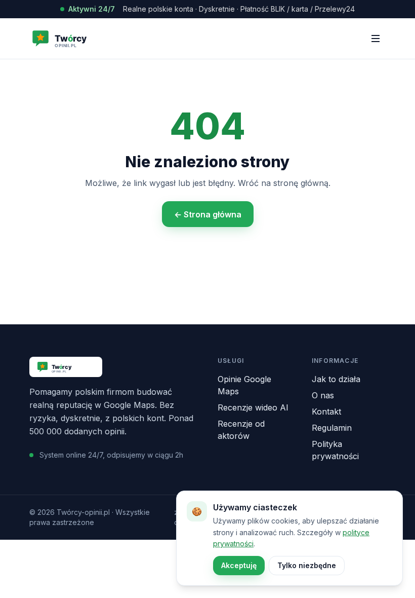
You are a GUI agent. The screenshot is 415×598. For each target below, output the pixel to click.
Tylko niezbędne (306, 565)
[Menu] (375, 38)
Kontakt (326, 411)
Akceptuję (239, 565)
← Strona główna (207, 214)
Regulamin (332, 428)
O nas (323, 395)
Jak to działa (336, 379)
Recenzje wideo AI (253, 407)
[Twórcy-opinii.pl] (77, 38)
